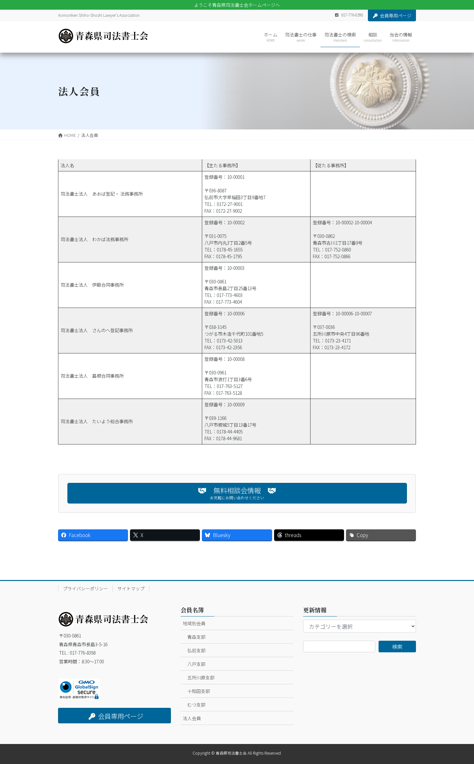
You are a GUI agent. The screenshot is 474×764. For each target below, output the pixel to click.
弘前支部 (196, 650)
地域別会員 (194, 623)
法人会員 (192, 718)
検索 (397, 646)
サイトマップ (130, 588)
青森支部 (196, 637)
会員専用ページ (395, 15)
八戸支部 (196, 664)
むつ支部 (196, 704)
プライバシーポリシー (85, 588)
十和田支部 (198, 691)
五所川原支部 (200, 677)
